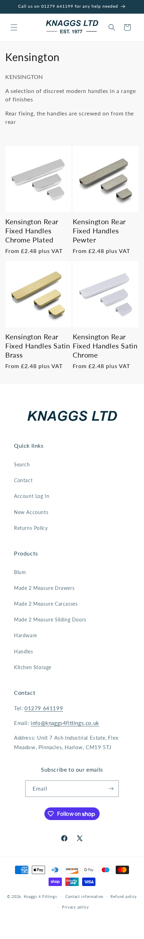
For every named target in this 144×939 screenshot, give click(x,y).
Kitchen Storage (32, 667)
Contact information (84, 896)
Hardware (25, 635)
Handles (23, 651)
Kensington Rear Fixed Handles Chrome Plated (31, 230)
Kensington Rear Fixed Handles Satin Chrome (105, 345)
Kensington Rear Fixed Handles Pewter (99, 230)
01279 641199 (43, 708)
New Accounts (31, 512)
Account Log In (31, 496)
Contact (23, 480)
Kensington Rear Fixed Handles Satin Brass (37, 345)
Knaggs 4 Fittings (40, 896)
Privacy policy (75, 907)
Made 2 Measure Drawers (44, 588)
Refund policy (123, 896)
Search (22, 464)
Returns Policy (31, 528)
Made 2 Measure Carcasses (46, 604)
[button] (14, 27)
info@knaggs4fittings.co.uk (65, 723)
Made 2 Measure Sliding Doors (50, 619)
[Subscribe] (110, 788)
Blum (20, 572)
